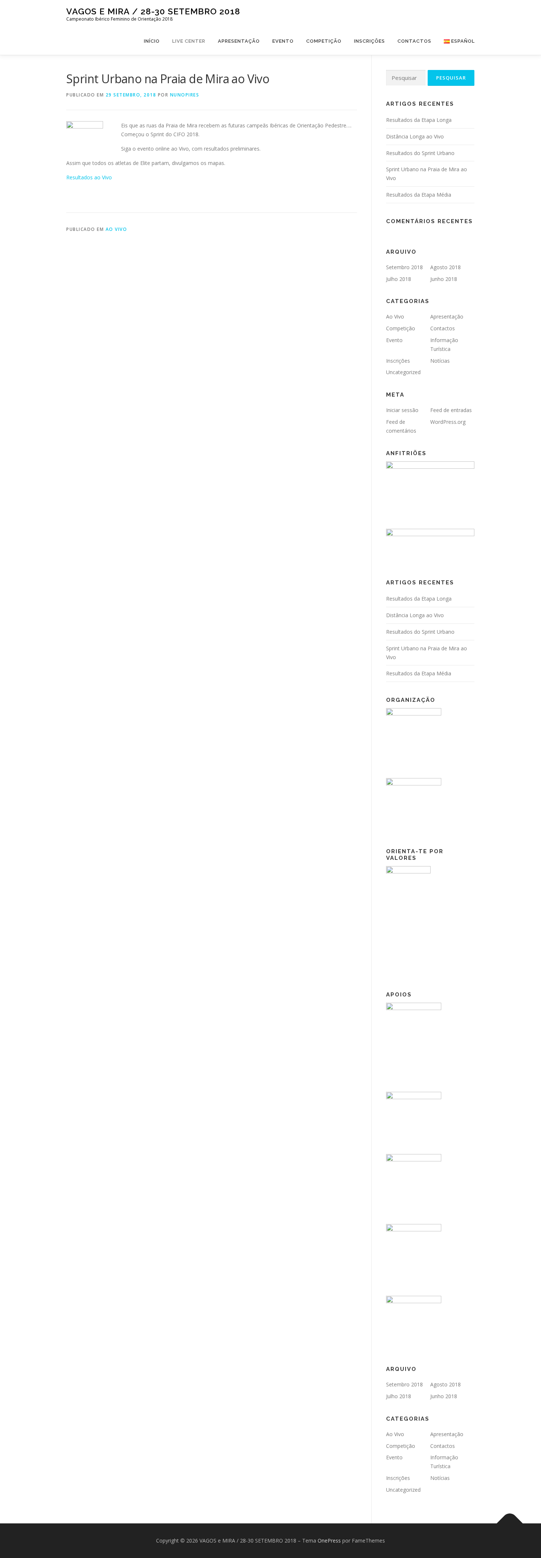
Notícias (440, 360)
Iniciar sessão (402, 410)
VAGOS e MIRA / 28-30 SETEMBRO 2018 (153, 11)
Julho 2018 (398, 278)
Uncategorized (403, 372)
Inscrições (369, 41)
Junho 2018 (443, 278)
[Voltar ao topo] (510, 1523)
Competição (324, 41)
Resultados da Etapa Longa (419, 119)
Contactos (414, 41)
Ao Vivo (116, 229)
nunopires (184, 95)
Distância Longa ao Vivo (415, 136)
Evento (283, 41)
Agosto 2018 (445, 267)
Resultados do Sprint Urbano (420, 153)
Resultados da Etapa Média (418, 194)
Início (152, 41)
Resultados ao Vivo (89, 177)
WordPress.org (448, 421)
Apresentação (239, 41)
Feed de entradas (451, 410)
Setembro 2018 (404, 267)
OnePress (329, 1540)
